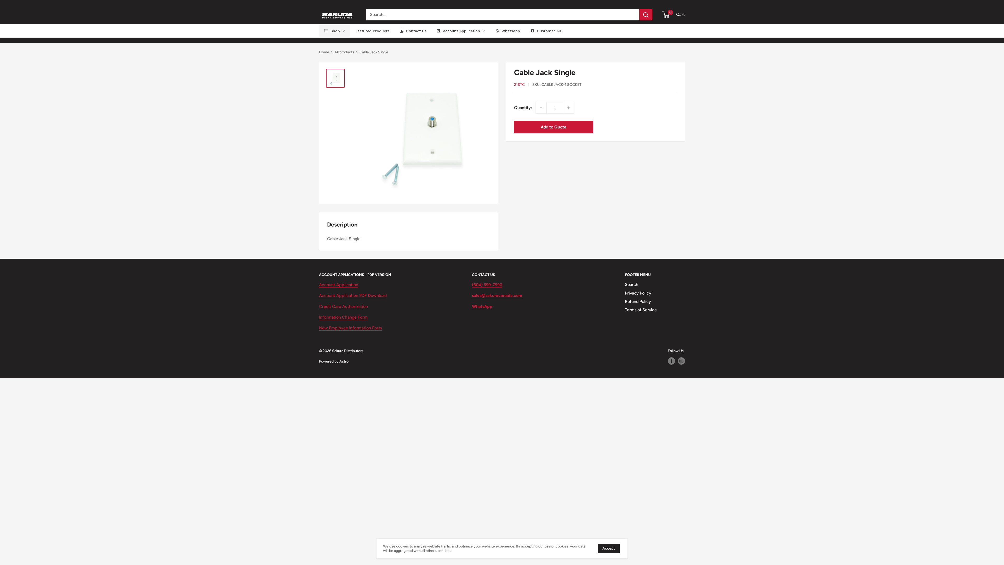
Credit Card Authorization (343, 306)
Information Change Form (343, 317)
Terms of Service (641, 309)
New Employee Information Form (350, 327)
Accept (608, 548)
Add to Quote (553, 127)
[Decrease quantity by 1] (540, 107)
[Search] (645, 14)
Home (324, 52)
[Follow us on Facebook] (671, 361)
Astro (344, 361)
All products (344, 52)
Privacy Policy (638, 293)
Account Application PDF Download (353, 295)
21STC (519, 84)
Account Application (338, 284)
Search (631, 284)
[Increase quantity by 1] (568, 107)
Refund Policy (638, 301)
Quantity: (523, 107)
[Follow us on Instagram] (681, 361)
